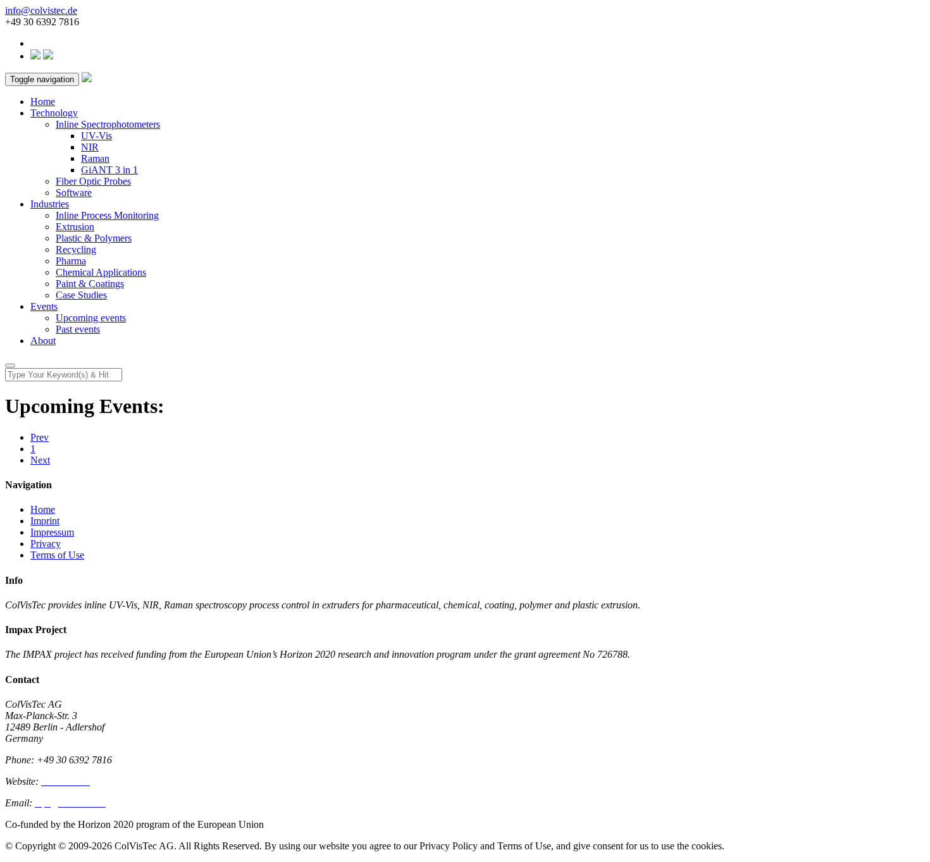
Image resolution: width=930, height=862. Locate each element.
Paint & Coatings (90, 283)
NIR (90, 147)
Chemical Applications (101, 272)
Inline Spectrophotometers (108, 124)
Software (74, 192)
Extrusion (75, 226)
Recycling (76, 249)
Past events (78, 329)
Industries (49, 204)
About (43, 340)
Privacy (45, 543)
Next (40, 460)
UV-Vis (96, 135)
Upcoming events (91, 317)
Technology (54, 113)
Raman (95, 158)
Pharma (71, 261)
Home (42, 101)
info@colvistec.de (41, 10)
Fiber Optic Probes (93, 181)
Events (44, 306)
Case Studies (81, 295)
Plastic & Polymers (94, 238)
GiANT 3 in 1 (109, 169)
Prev (39, 437)
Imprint (44, 520)
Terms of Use (57, 555)
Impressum (52, 532)
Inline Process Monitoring (107, 215)
